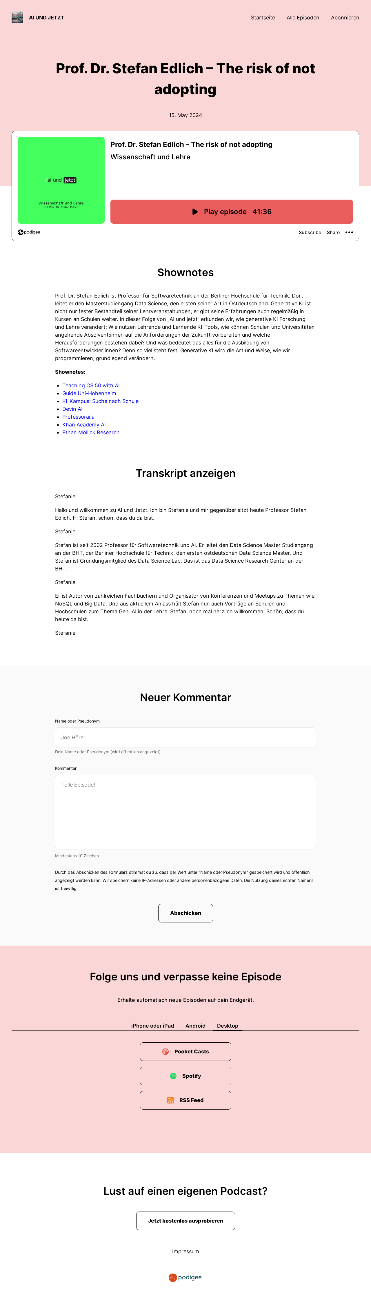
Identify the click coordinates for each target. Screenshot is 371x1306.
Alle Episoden (303, 17)
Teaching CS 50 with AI (91, 385)
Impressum (185, 1251)
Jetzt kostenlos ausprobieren (185, 1221)
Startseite (263, 17)
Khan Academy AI (84, 425)
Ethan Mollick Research (91, 432)
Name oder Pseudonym (77, 720)
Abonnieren (345, 17)
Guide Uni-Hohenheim (89, 393)
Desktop (227, 1026)
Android (195, 1026)
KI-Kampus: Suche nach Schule (100, 401)
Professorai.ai (79, 417)
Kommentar (66, 768)
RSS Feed (191, 1100)
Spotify (191, 1076)
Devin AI (72, 409)
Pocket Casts (191, 1051)
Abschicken (185, 913)
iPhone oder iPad (152, 1026)
